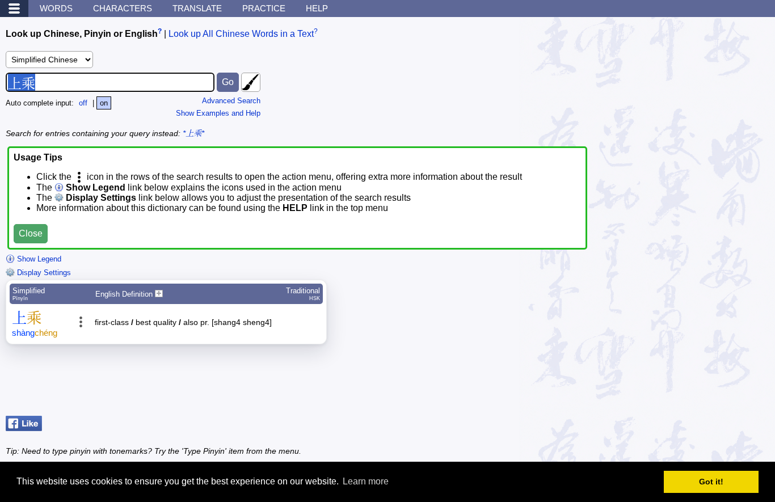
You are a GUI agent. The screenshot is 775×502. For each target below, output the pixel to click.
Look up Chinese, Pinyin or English (82, 34)
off (83, 103)
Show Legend (38, 259)
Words (56, 8)
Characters (122, 8)
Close (31, 233)
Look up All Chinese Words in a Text (241, 34)
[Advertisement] (678, 383)
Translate (197, 8)
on (104, 103)
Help (317, 8)
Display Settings (43, 272)
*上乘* (193, 133)
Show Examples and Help (218, 113)
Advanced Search (231, 100)
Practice (263, 8)
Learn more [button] (366, 481)
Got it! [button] (711, 481)
